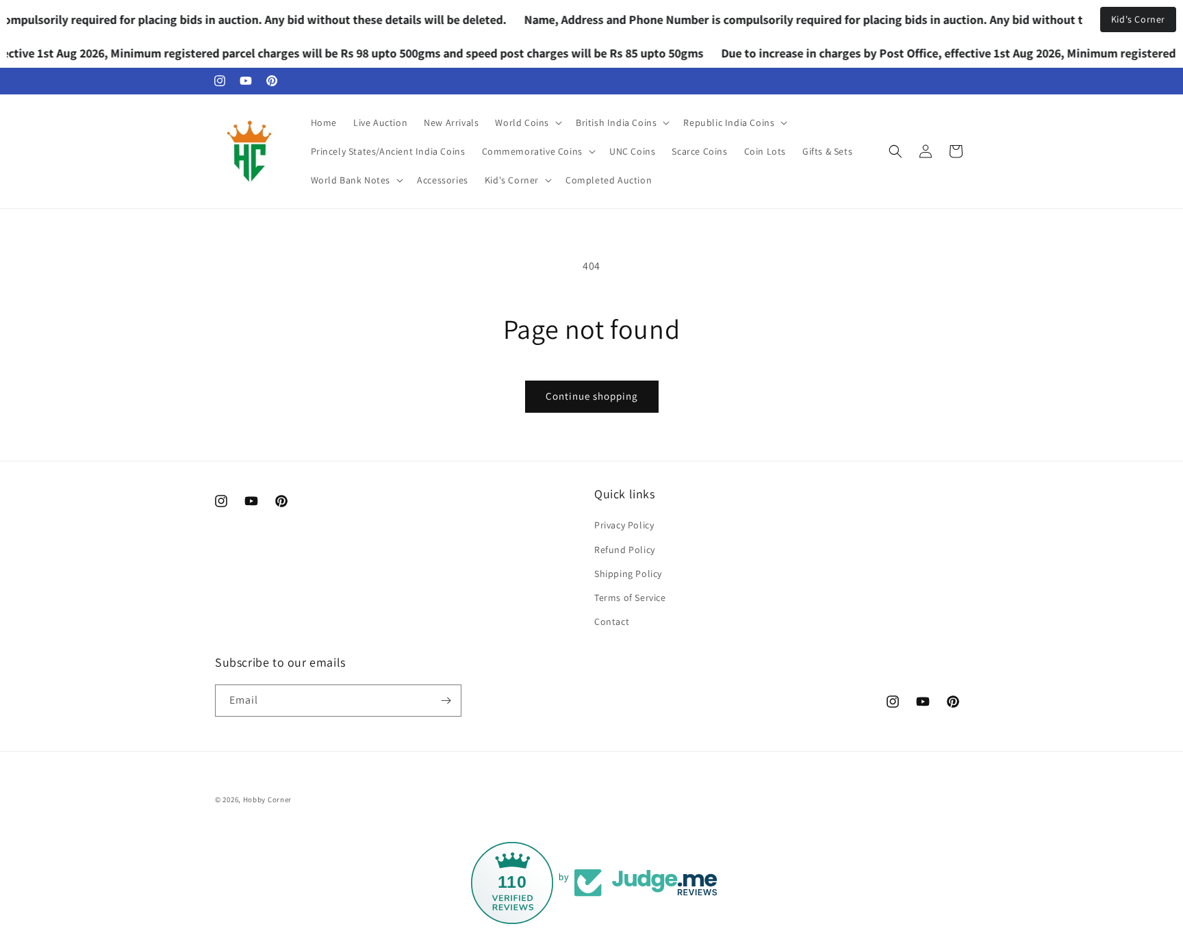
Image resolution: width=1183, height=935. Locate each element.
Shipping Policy (628, 573)
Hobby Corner (267, 799)
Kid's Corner (1138, 19)
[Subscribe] (446, 700)
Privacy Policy (624, 525)
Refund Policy (624, 549)
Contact (611, 621)
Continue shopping (592, 395)
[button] (527, 122)
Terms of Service (630, 597)
